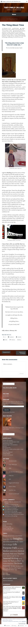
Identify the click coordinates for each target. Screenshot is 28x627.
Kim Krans (5, 593)
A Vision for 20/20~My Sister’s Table (11, 442)
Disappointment (6, 352)
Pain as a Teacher (17, 554)
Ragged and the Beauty (14, 483)
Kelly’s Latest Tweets (10, 578)
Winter (10, 30)
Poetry (4, 556)
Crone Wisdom (18, 535)
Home (3, 19)
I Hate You (11, 475)
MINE (10, 468)
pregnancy (4, 36)
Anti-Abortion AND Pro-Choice (16, 472)
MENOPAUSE (14, 551)
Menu (14, 14)
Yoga (16, 569)
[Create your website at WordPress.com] (14, 1)
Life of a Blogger (7, 544)
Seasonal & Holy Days (7, 529)
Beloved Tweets (11, 535)
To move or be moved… (8, 455)
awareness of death (6, 32)
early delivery (21, 33)
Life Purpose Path (7, 527)
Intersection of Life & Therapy (8, 29)
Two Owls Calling (14, 7)
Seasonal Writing (18, 29)
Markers (6, 551)
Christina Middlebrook (7, 598)
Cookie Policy (24, 621)
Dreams (4, 539)
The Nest (13, 566)
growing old (4, 34)
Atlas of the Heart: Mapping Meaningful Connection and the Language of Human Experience (12, 608)
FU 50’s (4, 525)
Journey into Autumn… (8, 440)
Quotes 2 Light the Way (8, 528)
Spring (20, 558)
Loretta (21, 548)
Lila (18, 548)
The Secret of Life (17, 37)
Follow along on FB (9, 388)
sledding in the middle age (20, 36)
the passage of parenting (7, 37)
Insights (23, 28)
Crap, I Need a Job (13, 464)
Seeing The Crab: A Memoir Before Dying (12, 597)
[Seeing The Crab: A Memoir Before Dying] (23, 598)
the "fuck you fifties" (14, 561)
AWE (10, 479)
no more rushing (16, 34)
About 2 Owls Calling (7, 524)
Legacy (21, 541)
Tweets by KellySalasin (8, 580)
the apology (14, 511)
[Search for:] (9, 384)
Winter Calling (12, 486)
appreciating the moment (19, 30)
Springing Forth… (7, 447)
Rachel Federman (8, 514)
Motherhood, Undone (8, 443)
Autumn (5, 535)
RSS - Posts (5, 573)
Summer (5, 561)
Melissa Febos (6, 604)
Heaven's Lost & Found (14, 493)
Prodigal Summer (10, 36)
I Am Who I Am (12, 490)
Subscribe (6, 399)
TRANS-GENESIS (6, 453)
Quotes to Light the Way (13, 556)
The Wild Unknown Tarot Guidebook (11, 592)
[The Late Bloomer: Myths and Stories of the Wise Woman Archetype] (23, 587)
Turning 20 (14, 508)
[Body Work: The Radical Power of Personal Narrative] (23, 603)
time (22, 37)
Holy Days (10, 539)
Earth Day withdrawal (7, 452)
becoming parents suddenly (12, 33)
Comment (21, 373)
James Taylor (10, 34)
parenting (23, 34)
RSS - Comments (6, 574)
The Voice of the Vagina (15, 568)
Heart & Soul (6, 450)
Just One (5, 446)
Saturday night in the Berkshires (10, 444)
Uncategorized (6, 569)
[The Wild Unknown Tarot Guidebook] (23, 593)
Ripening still (15, 504)
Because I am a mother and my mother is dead (13, 449)
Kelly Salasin (16, 28)
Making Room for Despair (22, 353)
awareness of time (15, 32)
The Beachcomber (13, 461)
